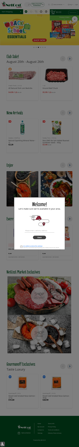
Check (39, 237)
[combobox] (39, 230)
